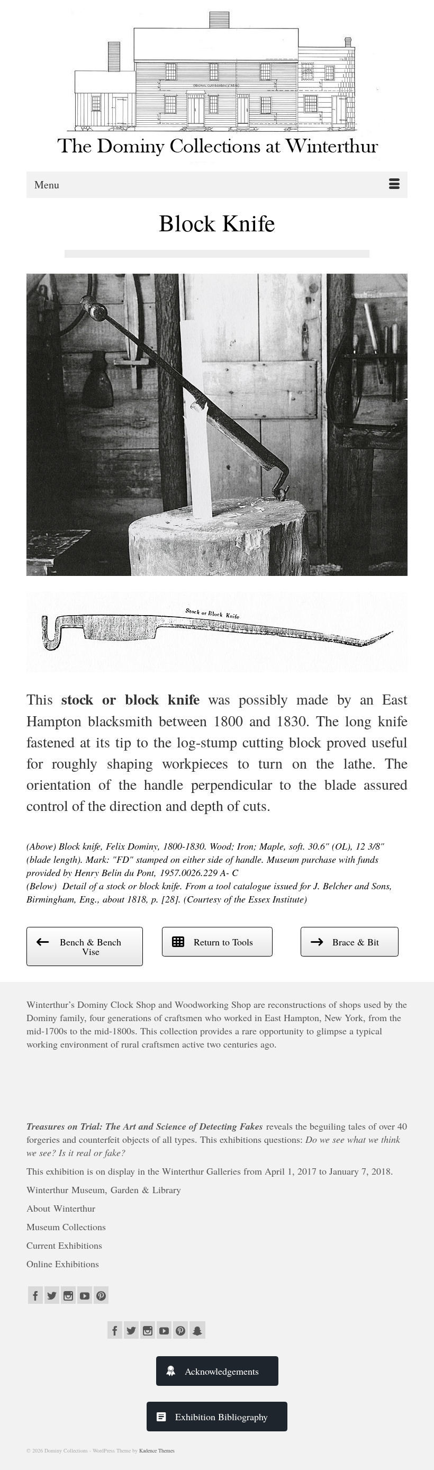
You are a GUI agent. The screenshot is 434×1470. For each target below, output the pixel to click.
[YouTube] (84, 1295)
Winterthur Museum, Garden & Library (103, 1189)
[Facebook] (35, 1295)
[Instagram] (68, 1295)
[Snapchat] (197, 1330)
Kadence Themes (157, 1450)
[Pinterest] (101, 1295)
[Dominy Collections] (217, 83)
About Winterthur (60, 1208)
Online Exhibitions (64, 1263)
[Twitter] (51, 1295)
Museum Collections (66, 1226)
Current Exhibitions (65, 1245)
